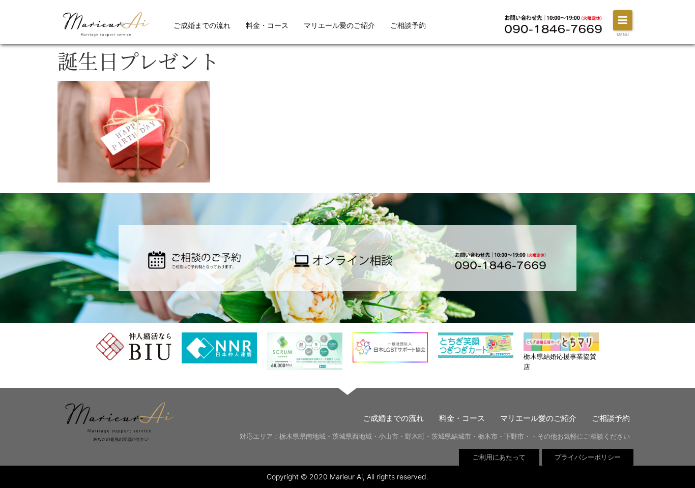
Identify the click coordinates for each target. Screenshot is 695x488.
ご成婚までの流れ (201, 25)
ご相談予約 (408, 25)
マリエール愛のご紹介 (339, 25)
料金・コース (267, 25)
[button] (622, 20)
